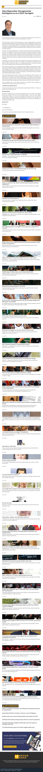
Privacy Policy (7, 770)
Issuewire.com (21, 42)
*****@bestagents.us (6, 107)
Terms (2, 770)
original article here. (30, 112)
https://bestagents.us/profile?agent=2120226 (25, 87)
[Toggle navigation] (3, 7)
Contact (18, 770)
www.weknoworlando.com (11, 89)
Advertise (14, 770)
